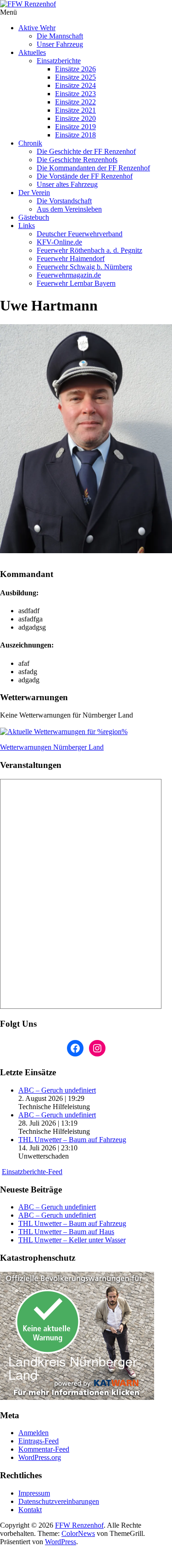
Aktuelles (32, 52)
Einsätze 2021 (75, 110)
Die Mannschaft (60, 36)
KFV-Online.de (59, 242)
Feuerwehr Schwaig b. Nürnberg (84, 267)
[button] (86, 438)
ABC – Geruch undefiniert (57, 1090)
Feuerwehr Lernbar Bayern (76, 283)
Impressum (34, 1493)
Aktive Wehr (36, 28)
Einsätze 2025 (75, 77)
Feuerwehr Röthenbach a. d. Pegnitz (89, 250)
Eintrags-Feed (38, 1441)
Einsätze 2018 (75, 135)
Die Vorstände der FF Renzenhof (85, 176)
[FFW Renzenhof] (86, 4)
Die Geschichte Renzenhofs (77, 159)
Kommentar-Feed (43, 1449)
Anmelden (33, 1433)
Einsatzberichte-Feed (32, 1172)
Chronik (30, 143)
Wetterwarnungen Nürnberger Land (52, 747)
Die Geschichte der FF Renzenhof (86, 151)
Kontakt (30, 1509)
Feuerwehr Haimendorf (71, 258)
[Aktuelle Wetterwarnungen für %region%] (64, 731)
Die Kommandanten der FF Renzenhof (93, 168)
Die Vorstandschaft (64, 201)
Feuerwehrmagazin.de (69, 275)
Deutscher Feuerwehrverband (79, 234)
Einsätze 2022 (75, 102)
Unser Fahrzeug (60, 44)
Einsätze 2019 (75, 127)
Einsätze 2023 (75, 94)
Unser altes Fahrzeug (67, 184)
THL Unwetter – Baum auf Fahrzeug (72, 1139)
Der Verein (34, 192)
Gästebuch (33, 217)
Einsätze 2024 (75, 85)
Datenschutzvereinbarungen (58, 1501)
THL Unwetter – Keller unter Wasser (72, 1240)
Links (26, 225)
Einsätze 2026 (75, 69)
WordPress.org (39, 1457)
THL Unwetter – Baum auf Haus (66, 1232)
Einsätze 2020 (75, 118)
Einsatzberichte (59, 61)
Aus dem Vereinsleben (69, 209)
